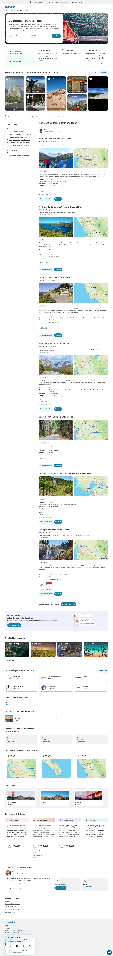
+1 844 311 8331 (87, 886)
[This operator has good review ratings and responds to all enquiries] (62, 186)
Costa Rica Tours (9, 901)
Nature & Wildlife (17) (63, 663)
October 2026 (36, 850)
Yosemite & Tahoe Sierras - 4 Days (94, 63)
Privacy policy (29, 950)
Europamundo (52, 322)
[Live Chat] (109, 952)
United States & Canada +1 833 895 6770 (15, 930)
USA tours (19, 10)
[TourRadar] (10, 7)
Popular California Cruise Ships (18, 137)
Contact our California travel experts (19, 155)
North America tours (12, 10)
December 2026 (63, 845)
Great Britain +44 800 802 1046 (12, 932)
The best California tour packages (18, 129)
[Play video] (14, 93)
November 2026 (37, 855)
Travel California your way (16, 131)
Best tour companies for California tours (20, 134)
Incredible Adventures (54, 185)
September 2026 (37, 845)
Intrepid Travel (52, 579)
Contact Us (7, 928)
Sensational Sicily (10, 912)
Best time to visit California (16, 153)
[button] (73, 194)
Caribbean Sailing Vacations (12, 904)
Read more (12, 32)
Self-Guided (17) (9, 663)
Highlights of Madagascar (12, 909)
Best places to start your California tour (19, 140)
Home (6, 10)
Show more (9, 840)
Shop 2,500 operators (38, 2)
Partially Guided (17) (36, 663)
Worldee (51, 452)
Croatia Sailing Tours (10, 906)
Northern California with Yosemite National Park (70, 63)
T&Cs (24, 950)
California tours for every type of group (19, 142)
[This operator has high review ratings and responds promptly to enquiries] (59, 322)
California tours (25, 10)
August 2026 (10, 845)
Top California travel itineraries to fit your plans (20, 146)
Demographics (13, 150)
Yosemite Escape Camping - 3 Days (47, 63)
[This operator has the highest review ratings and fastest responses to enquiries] (57, 256)
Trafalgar (51, 256)
